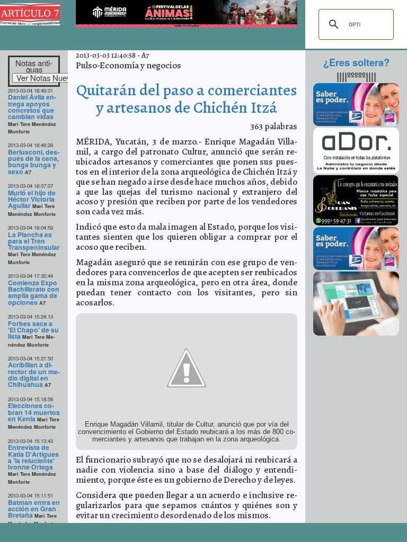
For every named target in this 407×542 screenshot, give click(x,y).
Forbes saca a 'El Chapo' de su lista (33, 330)
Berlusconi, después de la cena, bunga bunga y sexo (33, 161)
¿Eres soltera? (356, 62)
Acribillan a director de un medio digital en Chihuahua (34, 374)
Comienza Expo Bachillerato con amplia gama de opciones (33, 292)
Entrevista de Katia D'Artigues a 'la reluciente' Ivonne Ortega (33, 457)
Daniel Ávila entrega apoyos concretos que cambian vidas (32, 106)
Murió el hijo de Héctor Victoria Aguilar (32, 199)
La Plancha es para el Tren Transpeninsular (34, 241)
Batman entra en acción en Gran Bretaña (34, 509)
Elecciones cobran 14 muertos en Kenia (34, 412)
